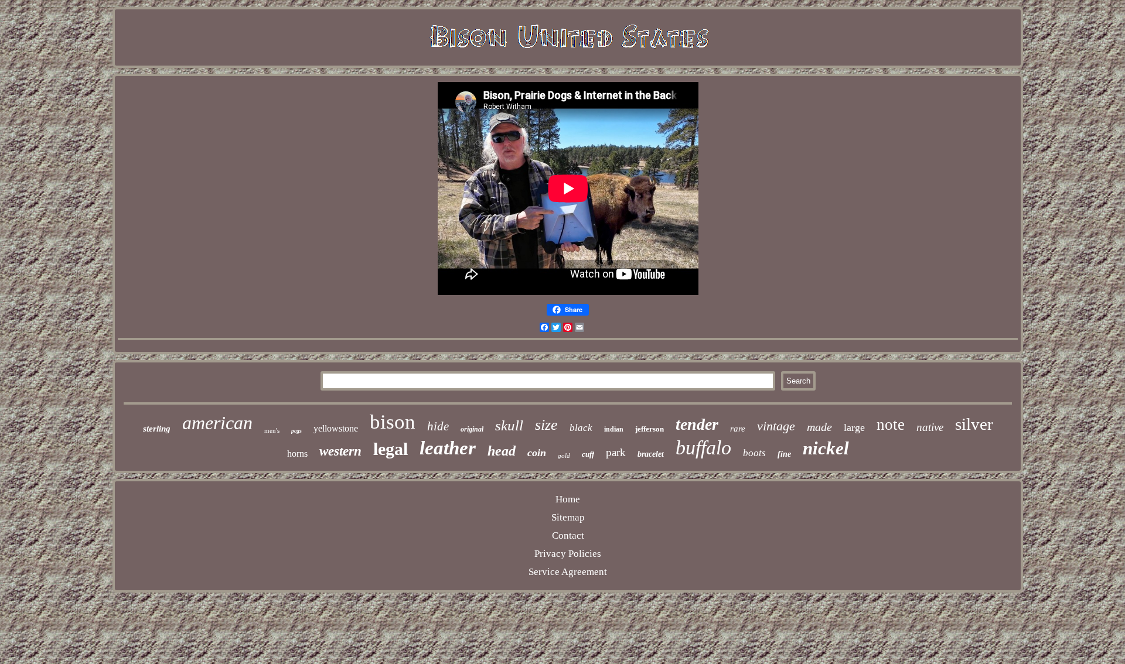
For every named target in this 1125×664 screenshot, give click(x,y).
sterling (157, 428)
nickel (826, 448)
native (929, 427)
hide (438, 426)
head (502, 450)
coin (536, 452)
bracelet (651, 454)
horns (297, 453)
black (581, 427)
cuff (588, 454)
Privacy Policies (567, 553)
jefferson (649, 429)
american (217, 422)
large (854, 427)
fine (784, 454)
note (891, 424)
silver (974, 424)
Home (567, 499)
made (819, 426)
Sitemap (568, 517)
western (340, 451)
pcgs (296, 430)
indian (613, 429)
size (546, 424)
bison (392, 421)
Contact (568, 535)
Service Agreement (568, 571)
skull (509, 425)
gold (564, 455)
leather (448, 447)
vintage (776, 426)
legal (390, 448)
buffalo (703, 447)
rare (737, 428)
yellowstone (335, 428)
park (616, 452)
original (472, 429)
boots (754, 452)
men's (271, 430)
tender (697, 424)
